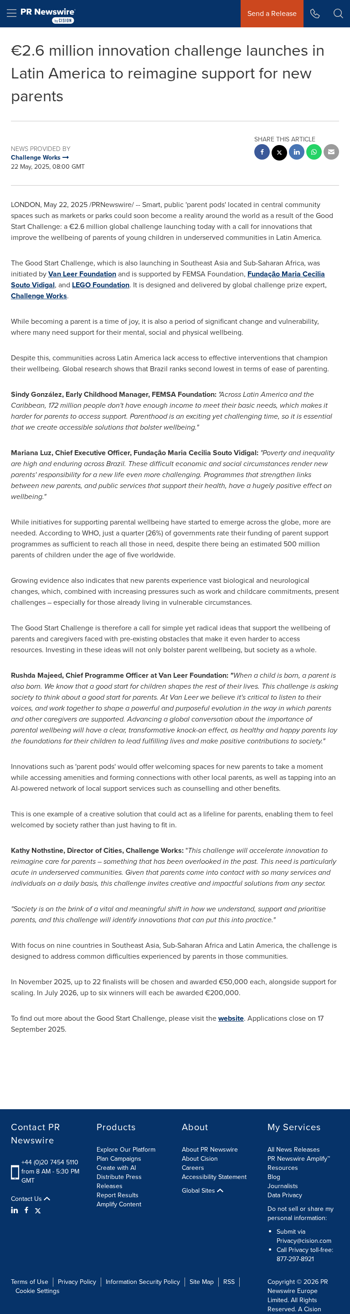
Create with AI (116, 1168)
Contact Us (27, 1199)
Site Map (202, 1282)
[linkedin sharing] (296, 153)
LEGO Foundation (100, 285)
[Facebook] (26, 1210)
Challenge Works (39, 296)
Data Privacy (285, 1195)
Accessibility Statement (214, 1177)
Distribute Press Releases (119, 1181)
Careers (193, 1168)
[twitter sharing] (279, 154)
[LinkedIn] (16, 1210)
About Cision (200, 1158)
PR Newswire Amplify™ (299, 1158)
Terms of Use (29, 1282)
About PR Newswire (210, 1149)
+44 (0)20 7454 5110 (49, 1162)
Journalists (283, 1186)
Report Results (118, 1195)
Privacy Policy (77, 1282)
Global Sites (199, 1190)
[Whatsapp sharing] (314, 153)
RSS (229, 1282)
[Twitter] (37, 1210)
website (231, 1018)
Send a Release (272, 13)
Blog (274, 1177)
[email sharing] (331, 153)
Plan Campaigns (119, 1158)
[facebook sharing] (262, 153)
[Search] (338, 13)
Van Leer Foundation (82, 274)
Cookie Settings (37, 1291)
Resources (283, 1168)
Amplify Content (119, 1204)
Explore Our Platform (126, 1149)
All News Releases (294, 1149)
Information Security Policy (143, 1282)
